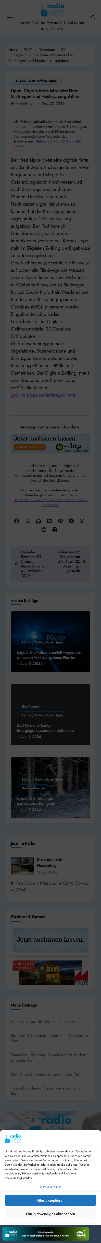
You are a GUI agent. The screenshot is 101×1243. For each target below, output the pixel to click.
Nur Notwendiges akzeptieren (50, 1214)
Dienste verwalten (50, 1186)
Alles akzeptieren (50, 1200)
